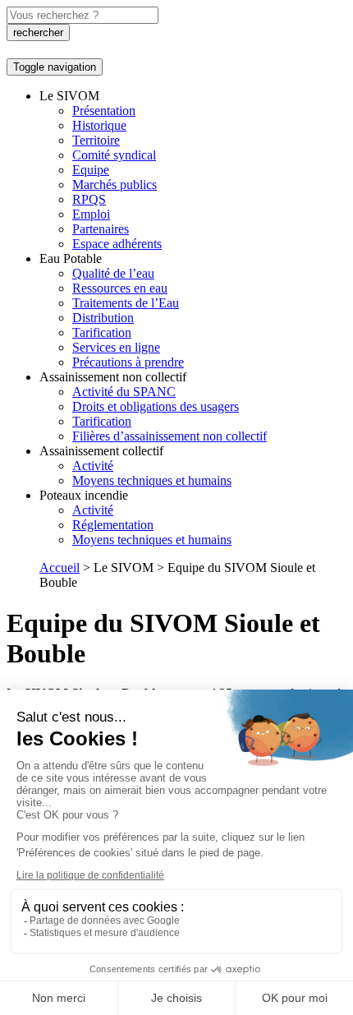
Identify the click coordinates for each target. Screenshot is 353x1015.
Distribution (103, 318)
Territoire (96, 140)
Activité (92, 466)
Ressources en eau (119, 288)
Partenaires (100, 229)
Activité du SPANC (124, 392)
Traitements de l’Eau (125, 303)
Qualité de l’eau (113, 273)
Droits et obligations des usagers (155, 406)
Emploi (91, 214)
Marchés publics (114, 184)
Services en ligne (116, 347)
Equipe (90, 170)
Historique (99, 125)
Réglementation (113, 525)
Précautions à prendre (128, 362)
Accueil (59, 567)
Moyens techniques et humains (152, 480)
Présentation (103, 111)
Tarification (101, 332)
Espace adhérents (117, 244)
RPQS (89, 199)
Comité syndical (114, 155)
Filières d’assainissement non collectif (169, 436)
